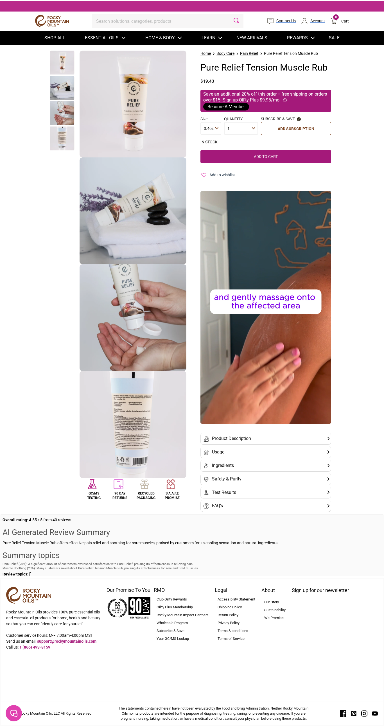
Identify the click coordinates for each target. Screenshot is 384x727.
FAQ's (217, 505)
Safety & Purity (226, 479)
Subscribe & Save (170, 631)
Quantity (233, 119)
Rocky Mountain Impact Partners (183, 615)
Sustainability (275, 610)
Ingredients (223, 465)
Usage (218, 452)
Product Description (231, 438)
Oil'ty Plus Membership (175, 607)
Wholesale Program (172, 623)
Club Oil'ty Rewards (172, 599)
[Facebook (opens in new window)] (343, 713)
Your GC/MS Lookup (173, 638)
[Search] (236, 21)
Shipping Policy (230, 607)
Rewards (297, 37)
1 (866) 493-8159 (34, 647)
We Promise (274, 618)
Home (205, 53)
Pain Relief (249, 53)
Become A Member (226, 106)
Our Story (271, 602)
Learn (208, 37)
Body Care (225, 53)
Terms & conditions (233, 631)
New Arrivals (251, 37)
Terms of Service (231, 638)
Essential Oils (102, 37)
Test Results (224, 492)
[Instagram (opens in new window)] (364, 713)
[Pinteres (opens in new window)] (354, 713)
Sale (334, 37)
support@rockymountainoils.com (66, 641)
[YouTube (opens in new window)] (375, 713)
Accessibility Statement (236, 599)
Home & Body (160, 37)
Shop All (54, 37)
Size (203, 119)
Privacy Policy (229, 623)
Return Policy (228, 615)
